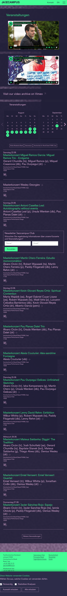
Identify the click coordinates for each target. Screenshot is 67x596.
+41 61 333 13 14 (8, 571)
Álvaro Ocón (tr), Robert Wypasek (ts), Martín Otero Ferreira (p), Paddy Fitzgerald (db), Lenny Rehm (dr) (30, 267)
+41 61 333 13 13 (8, 563)
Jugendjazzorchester (40, 559)
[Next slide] (65, 124)
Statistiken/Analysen (27, 584)
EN (58, 2)
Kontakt (50, 2)
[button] (33, 547)
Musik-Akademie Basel (16, 145)
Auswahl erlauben (10, 590)
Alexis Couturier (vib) (15, 359)
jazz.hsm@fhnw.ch (9, 565)
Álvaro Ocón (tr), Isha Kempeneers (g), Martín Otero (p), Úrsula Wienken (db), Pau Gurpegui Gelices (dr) (29, 389)
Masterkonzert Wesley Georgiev (22, 185)
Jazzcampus (28, 145)
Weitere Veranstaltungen (32, 536)
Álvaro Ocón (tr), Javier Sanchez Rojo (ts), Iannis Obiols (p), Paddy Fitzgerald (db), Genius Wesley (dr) (31, 511)
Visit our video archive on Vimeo (23, 94)
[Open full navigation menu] (64, 2)
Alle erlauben (30, 590)
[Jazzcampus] (11, 2)
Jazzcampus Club (39, 555)
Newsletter (52, 557)
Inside (51, 559)
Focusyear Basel (39, 557)
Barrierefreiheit (53, 555)
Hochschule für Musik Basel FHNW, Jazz (45, 145)
